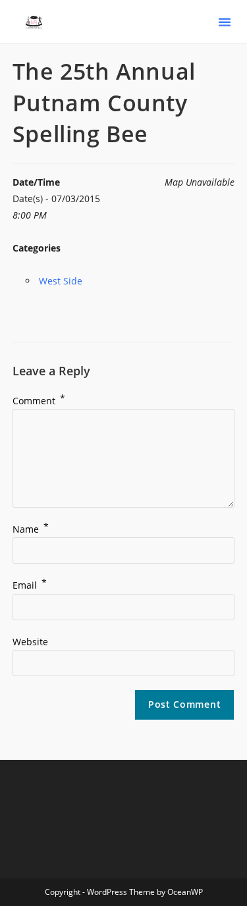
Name (31, 529)
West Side (60, 281)
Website (30, 641)
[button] (224, 22)
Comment (39, 400)
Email (30, 585)
